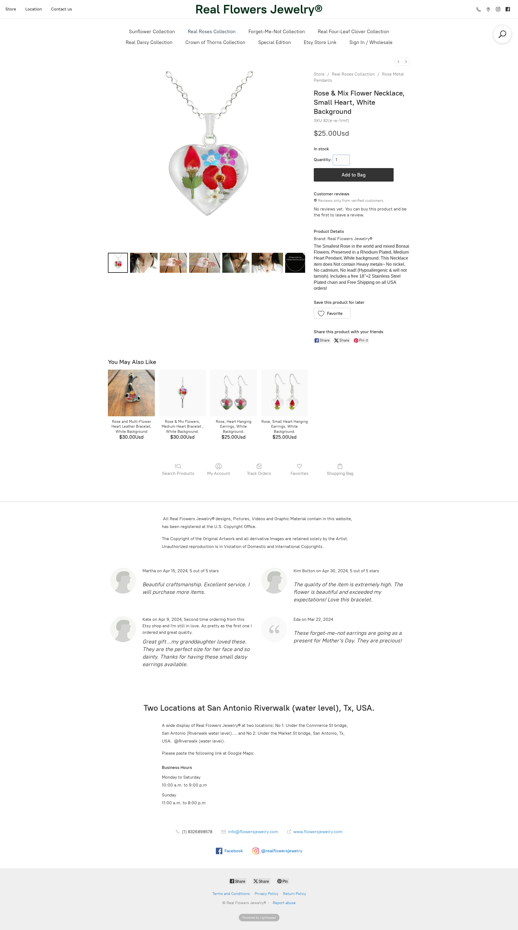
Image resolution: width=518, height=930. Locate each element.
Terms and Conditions (231, 893)
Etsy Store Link (320, 42)
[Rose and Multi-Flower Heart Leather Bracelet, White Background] (131, 393)
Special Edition (274, 42)
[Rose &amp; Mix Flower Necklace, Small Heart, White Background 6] (295, 263)
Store (10, 9)
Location (33, 9)
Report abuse (284, 903)
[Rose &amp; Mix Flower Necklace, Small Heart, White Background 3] (204, 263)
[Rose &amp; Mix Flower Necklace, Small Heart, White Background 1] (143, 263)
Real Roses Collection (212, 32)
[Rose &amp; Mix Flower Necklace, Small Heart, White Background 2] (173, 263)
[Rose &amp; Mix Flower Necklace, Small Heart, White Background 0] (118, 263)
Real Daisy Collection (149, 42)
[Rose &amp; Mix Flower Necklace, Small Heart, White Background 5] (267, 263)
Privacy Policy (266, 893)
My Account (218, 473)
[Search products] (502, 34)
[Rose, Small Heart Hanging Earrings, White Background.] (284, 393)
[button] (332, 313)
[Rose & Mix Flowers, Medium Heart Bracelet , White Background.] (182, 393)
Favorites (299, 473)
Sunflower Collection (152, 32)
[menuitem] (398, 62)
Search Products (178, 473)
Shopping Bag (340, 473)
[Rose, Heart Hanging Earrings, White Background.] (233, 393)
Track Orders (259, 473)
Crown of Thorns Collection (215, 42)
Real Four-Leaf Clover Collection (353, 32)
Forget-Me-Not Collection (276, 32)
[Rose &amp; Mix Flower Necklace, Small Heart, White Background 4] (236, 263)
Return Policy (294, 893)
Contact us (61, 9)
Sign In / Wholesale (371, 42)
